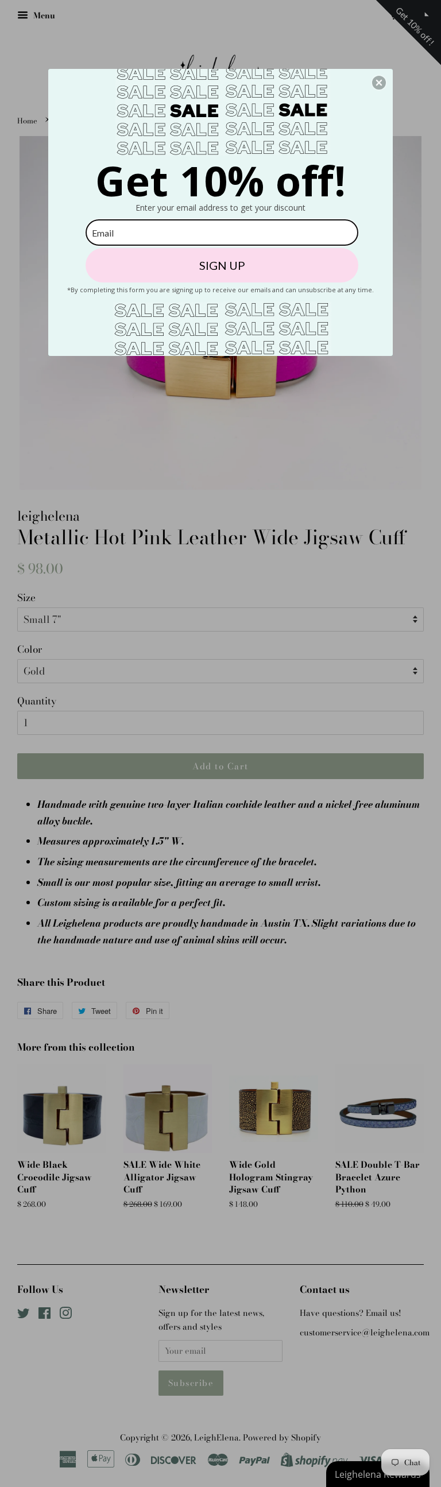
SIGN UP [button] (222, 265)
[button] (379, 83)
